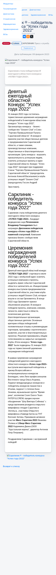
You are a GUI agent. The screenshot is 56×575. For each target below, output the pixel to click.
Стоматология (8, 18)
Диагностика (8, 13)
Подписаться (28, 47)
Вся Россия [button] (6, 40)
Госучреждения (9, 8)
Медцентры (7, 3)
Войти (16, 40)
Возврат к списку (11, 465)
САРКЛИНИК (28, 42)
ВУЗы (5, 32)
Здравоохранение (10, 27)
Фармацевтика (9, 23)
